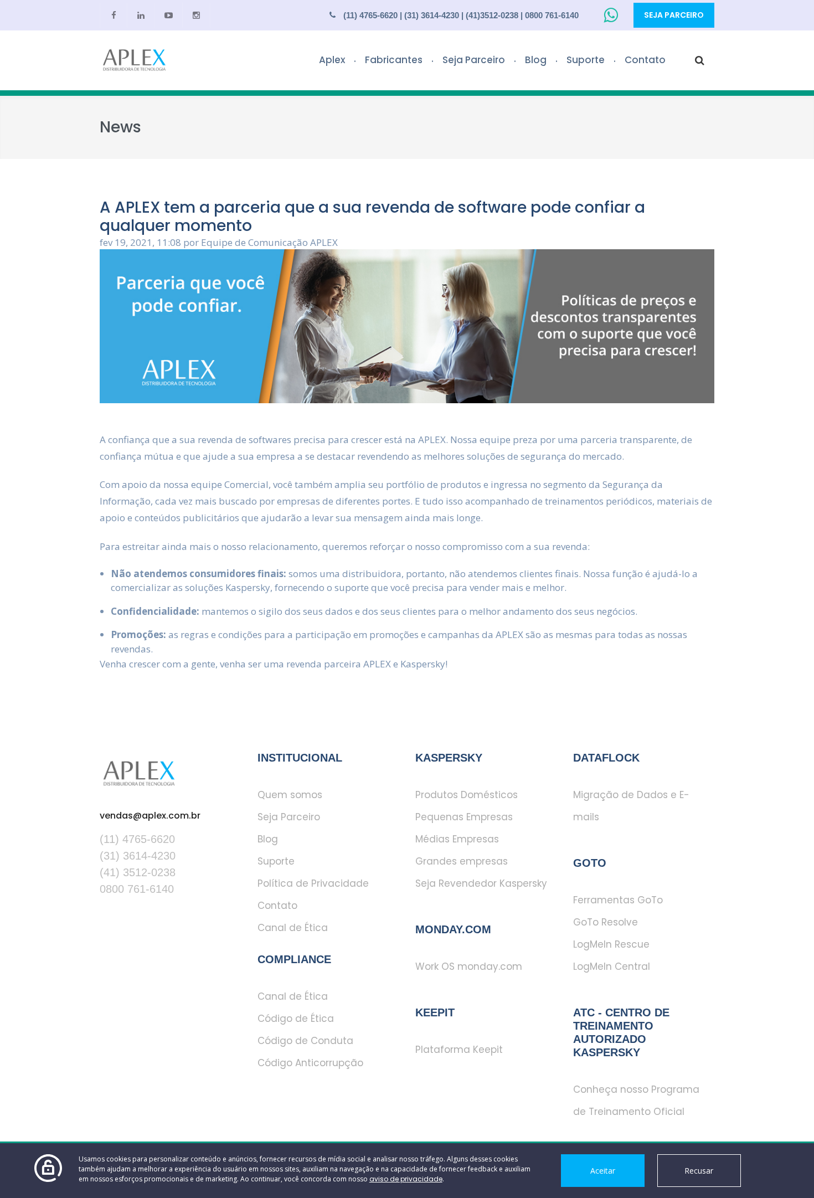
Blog (536, 59)
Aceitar (602, 1170)
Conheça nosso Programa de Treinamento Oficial (636, 1100)
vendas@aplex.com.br (150, 815)
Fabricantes (394, 59)
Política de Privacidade (313, 883)
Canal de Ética (292, 927)
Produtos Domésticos (466, 794)
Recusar (698, 1170)
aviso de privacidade (405, 1179)
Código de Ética (295, 1018)
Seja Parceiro (674, 14)
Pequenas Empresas (464, 817)
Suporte (585, 59)
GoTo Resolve (605, 922)
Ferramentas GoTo (618, 900)
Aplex (332, 59)
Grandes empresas (461, 861)
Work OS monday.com (468, 966)
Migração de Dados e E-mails (631, 806)
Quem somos (289, 794)
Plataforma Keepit (459, 1049)
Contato (645, 59)
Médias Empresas (457, 839)
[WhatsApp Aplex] (613, 15)
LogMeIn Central (611, 966)
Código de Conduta (305, 1040)
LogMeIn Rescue (611, 944)
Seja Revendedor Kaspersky (481, 883)
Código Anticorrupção (310, 1063)
